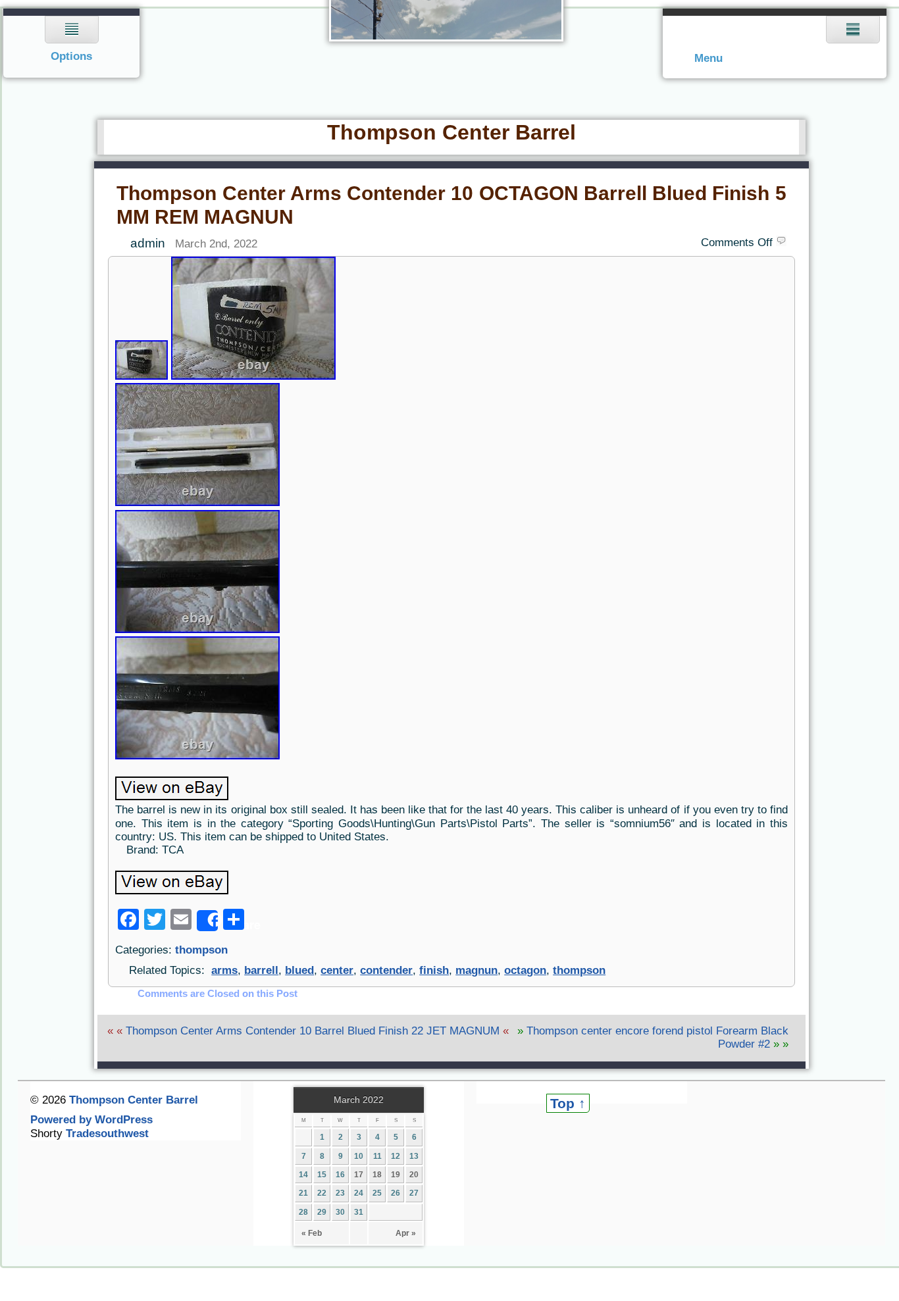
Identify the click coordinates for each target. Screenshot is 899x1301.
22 (321, 1193)
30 (340, 1212)
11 (377, 1156)
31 (358, 1212)
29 (321, 1212)
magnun (476, 970)
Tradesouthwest (107, 1133)
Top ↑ (568, 1103)
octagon (525, 970)
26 (395, 1193)
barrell (261, 970)
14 (303, 1174)
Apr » (406, 1233)
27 (414, 1193)
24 (358, 1193)
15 (321, 1174)
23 (340, 1193)
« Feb (311, 1233)
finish (434, 970)
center (337, 970)
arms (224, 970)
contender (386, 970)
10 (358, 1156)
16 (340, 1174)
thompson (201, 950)
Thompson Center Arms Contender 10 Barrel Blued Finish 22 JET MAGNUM (313, 1031)
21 (303, 1193)
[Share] (207, 920)
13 (414, 1156)
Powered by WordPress (91, 1119)
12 (395, 1156)
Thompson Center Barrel (451, 132)
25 (377, 1193)
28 (303, 1212)
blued (299, 970)
